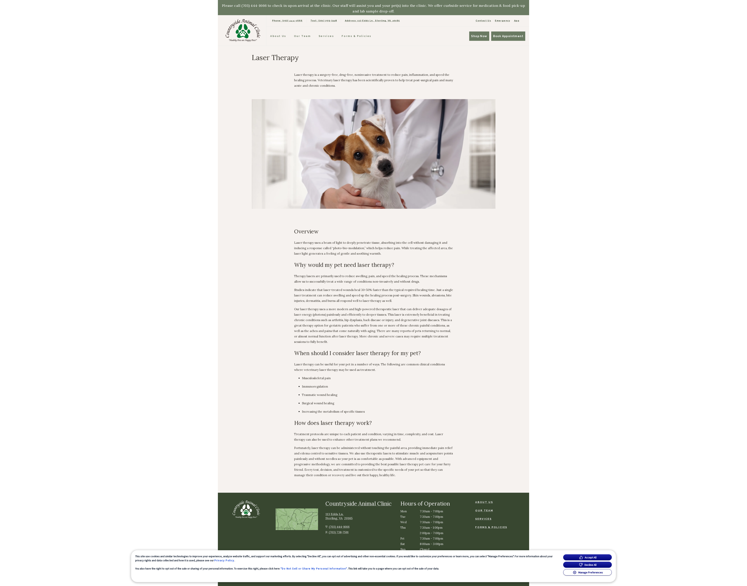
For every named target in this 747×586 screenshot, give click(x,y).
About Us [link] (278, 36)
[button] (299, 519)
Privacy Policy (224, 560)
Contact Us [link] (483, 20)
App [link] (516, 20)
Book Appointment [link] (508, 36)
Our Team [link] (302, 36)
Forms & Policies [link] (356, 36)
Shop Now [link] (479, 36)
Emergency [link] (502, 20)
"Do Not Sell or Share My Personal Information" (314, 568)
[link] (243, 30)
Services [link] (326, 36)
